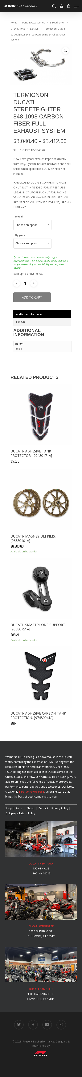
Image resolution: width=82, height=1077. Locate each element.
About (31, 808)
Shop (8, 808)
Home (13, 22)
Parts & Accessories (33, 22)
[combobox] (32, 225)
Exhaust (34, 28)
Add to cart (32, 297)
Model (19, 216)
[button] (65, 50)
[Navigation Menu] (76, 6)
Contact (43, 808)
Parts (19, 808)
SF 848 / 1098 (17, 28)
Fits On (20, 322)
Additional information (29, 314)
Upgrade (20, 235)
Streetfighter (57, 22)
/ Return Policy (20, 813)
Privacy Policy (59, 808)
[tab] (42, 314)
